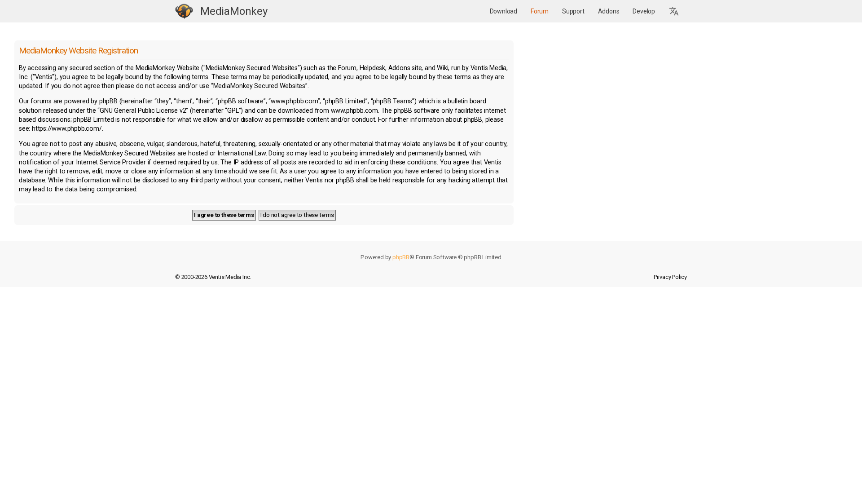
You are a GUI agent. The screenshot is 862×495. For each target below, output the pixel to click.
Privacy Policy (670, 277)
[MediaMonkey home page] (184, 11)
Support (573, 11)
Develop (644, 11)
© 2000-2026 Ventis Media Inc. (213, 277)
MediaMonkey (234, 11)
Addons (609, 11)
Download (503, 11)
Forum (540, 11)
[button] (674, 11)
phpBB (400, 257)
